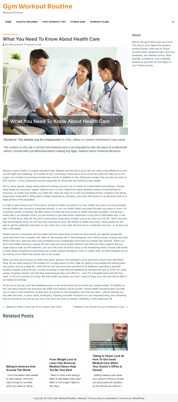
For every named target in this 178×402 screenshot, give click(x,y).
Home (8, 21)
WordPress (138, 398)
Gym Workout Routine (37, 6)
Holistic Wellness (27, 21)
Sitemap (82, 398)
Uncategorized (10, 34)
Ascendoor (111, 398)
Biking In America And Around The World (20, 368)
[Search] (173, 22)
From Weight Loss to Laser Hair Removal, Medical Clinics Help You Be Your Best (62, 365)
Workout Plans (99, 21)
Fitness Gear (77, 21)
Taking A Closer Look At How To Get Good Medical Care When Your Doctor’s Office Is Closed (108, 363)
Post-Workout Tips (54, 21)
